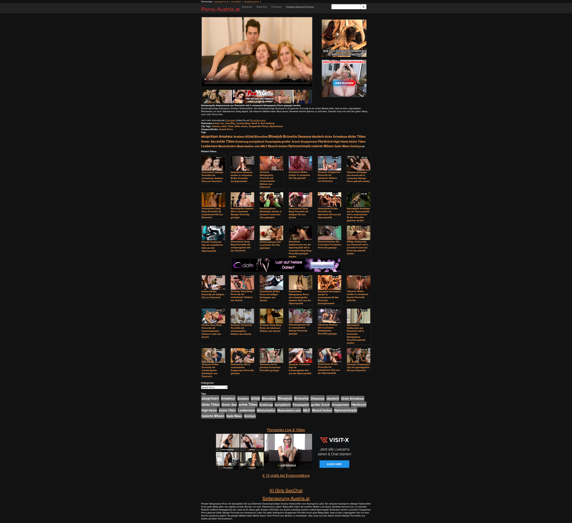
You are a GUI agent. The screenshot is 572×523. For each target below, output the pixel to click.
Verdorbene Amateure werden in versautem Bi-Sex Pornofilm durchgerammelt (242, 177)
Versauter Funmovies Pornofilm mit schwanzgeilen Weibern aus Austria (241, 329)
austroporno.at (221, 1)
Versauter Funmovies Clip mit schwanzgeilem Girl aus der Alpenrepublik (300, 369)
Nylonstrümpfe (299, 146)
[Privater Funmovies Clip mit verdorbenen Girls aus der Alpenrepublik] (213, 231)
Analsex (239, 136)
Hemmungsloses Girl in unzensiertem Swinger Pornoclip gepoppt (299, 329)
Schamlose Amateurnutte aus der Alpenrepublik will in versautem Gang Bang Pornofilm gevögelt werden (300, 249)
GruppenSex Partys (258, 126)
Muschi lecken (278, 146)
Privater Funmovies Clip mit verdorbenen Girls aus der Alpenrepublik (212, 246)
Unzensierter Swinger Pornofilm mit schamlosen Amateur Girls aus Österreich (212, 177)
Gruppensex (309, 141)
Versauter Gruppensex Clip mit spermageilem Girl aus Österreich (358, 367)
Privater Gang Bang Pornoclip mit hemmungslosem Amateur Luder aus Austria (212, 330)
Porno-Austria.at (220, 9)
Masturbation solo (248, 146)
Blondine (261, 136)
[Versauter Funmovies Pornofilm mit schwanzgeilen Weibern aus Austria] (242, 314)
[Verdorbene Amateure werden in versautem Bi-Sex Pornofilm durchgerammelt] (242, 162)
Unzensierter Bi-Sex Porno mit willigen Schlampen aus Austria (270, 296)
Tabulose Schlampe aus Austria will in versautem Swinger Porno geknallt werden (358, 177)
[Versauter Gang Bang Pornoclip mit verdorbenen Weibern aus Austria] (242, 281)
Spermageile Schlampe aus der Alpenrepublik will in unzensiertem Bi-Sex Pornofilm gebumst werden (358, 214)
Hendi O (255, 123)
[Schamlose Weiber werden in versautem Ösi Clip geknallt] (300, 162)
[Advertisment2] (344, 78)
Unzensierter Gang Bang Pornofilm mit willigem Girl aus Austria (298, 213)
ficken (244, 126)
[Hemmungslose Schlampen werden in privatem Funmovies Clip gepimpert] (271, 198)
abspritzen (209, 136)
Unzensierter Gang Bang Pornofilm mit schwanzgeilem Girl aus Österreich (241, 246)
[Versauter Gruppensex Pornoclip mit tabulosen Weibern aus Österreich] (329, 162)
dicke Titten (228, 126)
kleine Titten (357, 141)
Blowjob (275, 136)
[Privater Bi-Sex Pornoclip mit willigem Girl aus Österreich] (213, 281)
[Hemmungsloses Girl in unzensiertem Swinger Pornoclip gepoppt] (300, 314)
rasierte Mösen (322, 146)
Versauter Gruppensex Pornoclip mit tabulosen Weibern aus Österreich (329, 176)
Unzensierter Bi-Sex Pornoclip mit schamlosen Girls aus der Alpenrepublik (329, 368)
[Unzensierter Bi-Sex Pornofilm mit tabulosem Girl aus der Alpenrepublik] (329, 198)
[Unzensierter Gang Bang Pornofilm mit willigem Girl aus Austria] (300, 198)
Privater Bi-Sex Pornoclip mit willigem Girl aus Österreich (213, 294)
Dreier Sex (208, 141)
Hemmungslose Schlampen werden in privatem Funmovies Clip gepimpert (271, 213)
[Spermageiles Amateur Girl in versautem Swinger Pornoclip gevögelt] (242, 198)
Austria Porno (226, 129)
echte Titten (225, 141)
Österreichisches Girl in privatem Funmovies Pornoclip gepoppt (329, 244)
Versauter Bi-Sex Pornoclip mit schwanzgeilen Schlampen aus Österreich (210, 370)
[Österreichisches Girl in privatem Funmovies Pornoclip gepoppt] (329, 231)
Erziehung (241, 141)
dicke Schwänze (336, 136)
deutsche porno (251, 1)
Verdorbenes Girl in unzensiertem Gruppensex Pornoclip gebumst (242, 369)
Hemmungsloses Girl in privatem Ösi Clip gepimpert (270, 244)
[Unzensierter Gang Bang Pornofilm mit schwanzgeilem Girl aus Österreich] (242, 231)
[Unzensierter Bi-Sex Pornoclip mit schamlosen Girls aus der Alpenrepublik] (329, 354)
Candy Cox (218, 123)
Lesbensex (209, 146)
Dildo (237, 126)
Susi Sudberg (267, 123)
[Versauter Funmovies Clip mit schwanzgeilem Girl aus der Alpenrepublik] (300, 354)
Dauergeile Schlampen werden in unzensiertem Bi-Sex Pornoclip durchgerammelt (329, 297)
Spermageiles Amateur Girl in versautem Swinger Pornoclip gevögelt (242, 213)
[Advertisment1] (344, 38)
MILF (264, 146)
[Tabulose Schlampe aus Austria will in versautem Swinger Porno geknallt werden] (358, 162)
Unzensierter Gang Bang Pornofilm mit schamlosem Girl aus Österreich (212, 213)
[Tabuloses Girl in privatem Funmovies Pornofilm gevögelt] (271, 354)
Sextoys (356, 146)
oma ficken (236, 1)
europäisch (256, 141)
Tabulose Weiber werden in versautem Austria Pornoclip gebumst (357, 296)
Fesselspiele (273, 141)
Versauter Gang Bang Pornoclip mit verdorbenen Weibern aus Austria (242, 296)
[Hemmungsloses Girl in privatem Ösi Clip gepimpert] (271, 231)
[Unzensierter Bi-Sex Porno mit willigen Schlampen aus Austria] (271, 281)
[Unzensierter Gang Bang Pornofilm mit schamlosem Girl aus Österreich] (213, 198)
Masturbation (276, 126)
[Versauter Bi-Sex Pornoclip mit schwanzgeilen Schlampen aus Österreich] (213, 354)
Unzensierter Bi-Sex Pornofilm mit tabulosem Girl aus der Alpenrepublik (329, 213)
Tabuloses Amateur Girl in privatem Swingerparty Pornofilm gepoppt (328, 329)
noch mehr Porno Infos (212, 114)
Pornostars (276, 6)
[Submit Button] (363, 6)
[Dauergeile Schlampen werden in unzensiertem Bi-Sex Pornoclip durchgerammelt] (329, 281)
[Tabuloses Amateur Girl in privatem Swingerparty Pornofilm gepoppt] (329, 314)
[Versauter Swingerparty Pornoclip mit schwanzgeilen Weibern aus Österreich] (271, 162)
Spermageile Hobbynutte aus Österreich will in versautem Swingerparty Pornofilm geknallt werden (356, 333)
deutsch (318, 136)
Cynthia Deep (243, 123)
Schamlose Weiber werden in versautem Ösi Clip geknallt (299, 175)
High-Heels (340, 141)
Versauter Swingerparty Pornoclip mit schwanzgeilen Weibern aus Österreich (267, 179)
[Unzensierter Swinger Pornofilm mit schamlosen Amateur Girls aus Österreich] (213, 162)
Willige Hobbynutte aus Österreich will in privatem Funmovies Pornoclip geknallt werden (357, 247)
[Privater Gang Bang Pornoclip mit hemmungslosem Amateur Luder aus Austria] (213, 314)
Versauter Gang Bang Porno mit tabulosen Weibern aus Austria (270, 327)
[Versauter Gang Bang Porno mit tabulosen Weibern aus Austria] (271, 314)
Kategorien (247, 6)
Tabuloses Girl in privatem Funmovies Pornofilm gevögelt (270, 367)
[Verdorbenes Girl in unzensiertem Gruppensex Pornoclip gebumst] (242, 354)
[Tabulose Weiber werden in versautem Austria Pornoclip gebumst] (358, 281)
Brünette (290, 136)
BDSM (249, 136)
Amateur (216, 126)
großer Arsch (291, 141)
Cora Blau (230, 123)
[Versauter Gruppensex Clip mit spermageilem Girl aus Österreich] (358, 354)
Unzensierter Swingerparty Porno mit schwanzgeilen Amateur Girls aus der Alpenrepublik (300, 297)
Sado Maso (342, 146)
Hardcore (325, 141)
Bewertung (262, 6)
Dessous (304, 136)
